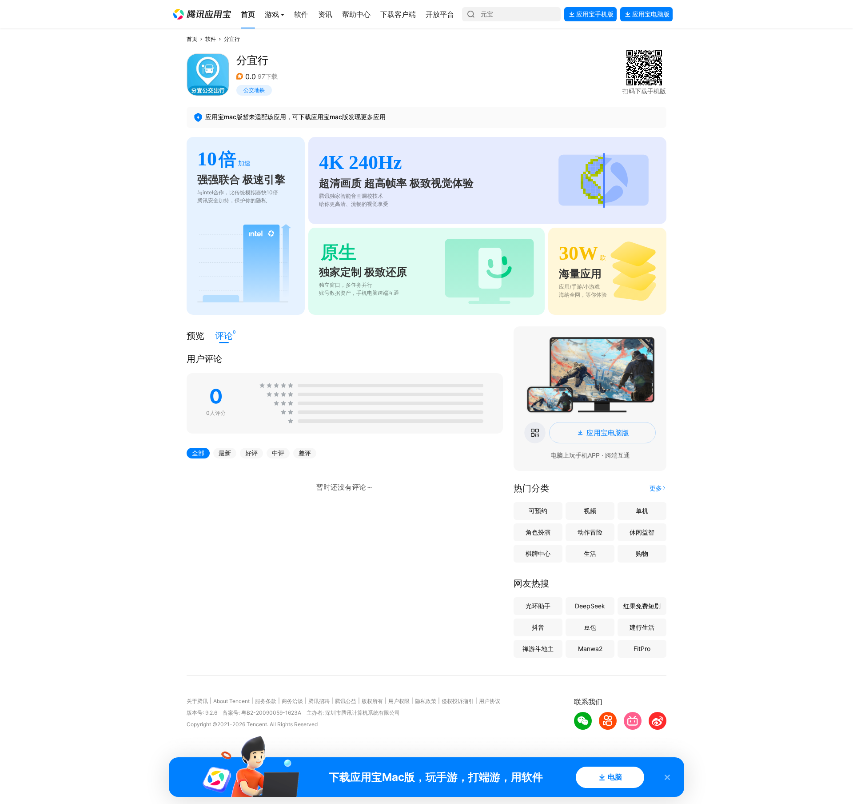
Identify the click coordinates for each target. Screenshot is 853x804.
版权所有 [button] (372, 701)
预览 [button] (195, 335)
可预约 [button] (538, 511)
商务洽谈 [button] (292, 701)
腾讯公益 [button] (345, 701)
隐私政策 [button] (425, 701)
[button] (202, 14)
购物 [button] (642, 553)
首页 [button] (192, 39)
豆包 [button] (590, 627)
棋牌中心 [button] (538, 553)
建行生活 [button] (642, 627)
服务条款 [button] (265, 701)
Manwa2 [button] (590, 648)
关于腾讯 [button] (197, 701)
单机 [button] (642, 511)
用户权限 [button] (399, 701)
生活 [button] (590, 553)
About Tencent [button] (231, 701)
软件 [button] (210, 39)
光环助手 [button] (538, 606)
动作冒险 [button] (590, 532)
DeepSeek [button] (590, 606)
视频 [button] (590, 511)
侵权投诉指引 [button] (458, 701)
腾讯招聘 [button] (319, 701)
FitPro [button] (642, 648)
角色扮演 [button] (538, 532)
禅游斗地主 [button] (538, 648)
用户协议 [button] (489, 701)
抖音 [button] (538, 627)
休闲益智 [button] (642, 532)
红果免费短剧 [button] (642, 606)
